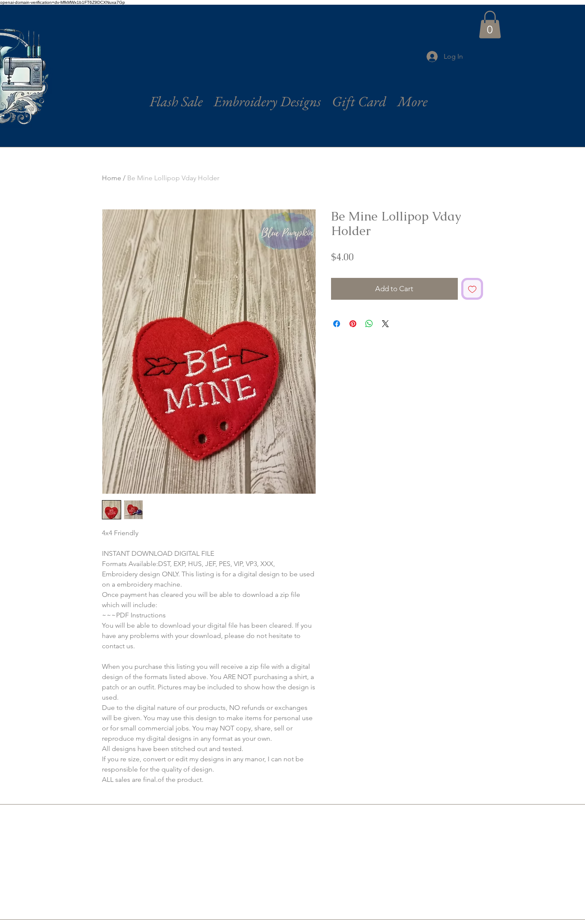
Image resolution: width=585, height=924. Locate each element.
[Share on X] (385, 324)
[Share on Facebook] (336, 324)
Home (111, 178)
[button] (489, 25)
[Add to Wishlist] (472, 289)
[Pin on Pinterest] (353, 324)
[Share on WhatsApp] (369, 324)
